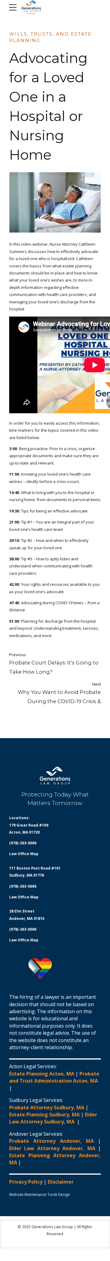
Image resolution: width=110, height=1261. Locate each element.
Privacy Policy (25, 1181)
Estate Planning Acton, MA (41, 1073)
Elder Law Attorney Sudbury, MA (53, 1118)
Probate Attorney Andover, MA (51, 1141)
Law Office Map (23, 853)
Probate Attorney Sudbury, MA (46, 1107)
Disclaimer (61, 1181)
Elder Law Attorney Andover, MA (52, 1148)
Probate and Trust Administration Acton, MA (54, 1077)
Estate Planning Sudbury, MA (44, 1114)
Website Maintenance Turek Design (39, 1194)
